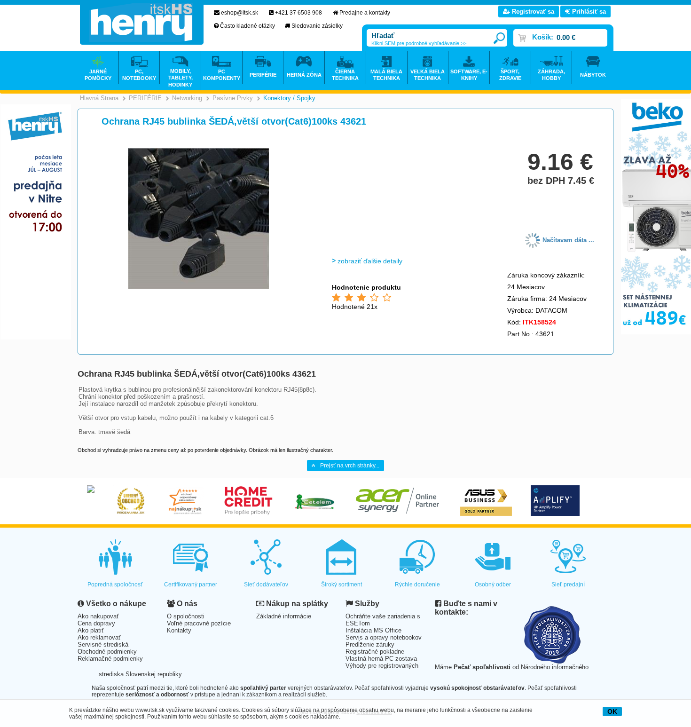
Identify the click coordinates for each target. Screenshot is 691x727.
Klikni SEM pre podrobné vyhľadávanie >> (418, 43)
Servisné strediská (103, 644)
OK (612, 711)
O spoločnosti (185, 616)
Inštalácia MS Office (373, 630)
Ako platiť (91, 630)
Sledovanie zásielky (317, 26)
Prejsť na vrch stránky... (349, 465)
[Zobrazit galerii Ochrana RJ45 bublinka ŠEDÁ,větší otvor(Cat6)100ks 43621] (198, 287)
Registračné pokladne (375, 651)
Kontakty (179, 630)
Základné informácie (283, 616)
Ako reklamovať (99, 637)
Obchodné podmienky (107, 651)
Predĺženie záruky (370, 644)
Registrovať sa (532, 11)
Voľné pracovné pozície (199, 623)
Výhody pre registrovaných (382, 665)
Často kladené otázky (247, 26)
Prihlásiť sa (588, 11)
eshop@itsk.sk (239, 12)
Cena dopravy (96, 623)
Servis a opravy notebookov (384, 637)
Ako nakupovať (98, 616)
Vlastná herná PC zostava (381, 658)
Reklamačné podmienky (110, 658)
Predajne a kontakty (364, 12)
